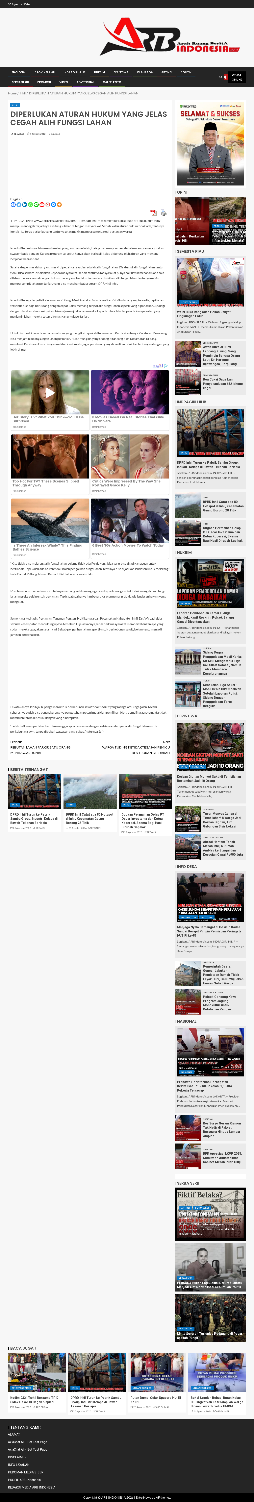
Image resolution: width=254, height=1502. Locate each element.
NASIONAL (19, 72)
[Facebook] (13, 204)
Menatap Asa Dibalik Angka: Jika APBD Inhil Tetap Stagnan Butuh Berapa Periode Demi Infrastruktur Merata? (209, 236)
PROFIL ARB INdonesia (24, 1480)
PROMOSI (44, 82)
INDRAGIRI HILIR (75, 72)
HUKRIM (99, 72)
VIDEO (63, 82)
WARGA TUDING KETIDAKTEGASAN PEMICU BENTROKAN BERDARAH (136, 747)
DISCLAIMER (17, 1457)
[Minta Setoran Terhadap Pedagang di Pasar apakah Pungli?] (210, 1318)
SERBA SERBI (20, 82)
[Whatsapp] (30, 204)
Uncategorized (21, 1388)
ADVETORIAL (85, 82)
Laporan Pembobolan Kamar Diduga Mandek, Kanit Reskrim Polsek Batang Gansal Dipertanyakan (205, 617)
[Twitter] (18, 204)
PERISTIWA (121, 72)
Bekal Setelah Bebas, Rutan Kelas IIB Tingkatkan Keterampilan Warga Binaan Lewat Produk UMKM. (217, 1402)
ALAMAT (14, 1434)
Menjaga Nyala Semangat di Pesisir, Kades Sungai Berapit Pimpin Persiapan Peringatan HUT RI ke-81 (210, 931)
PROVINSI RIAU (45, 72)
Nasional (186, 1072)
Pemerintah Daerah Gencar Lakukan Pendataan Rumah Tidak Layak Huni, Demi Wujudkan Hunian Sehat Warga (223, 975)
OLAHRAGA (145, 72)
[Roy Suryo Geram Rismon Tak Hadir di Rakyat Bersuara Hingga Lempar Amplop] (188, 1128)
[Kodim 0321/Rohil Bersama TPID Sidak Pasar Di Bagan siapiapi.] (37, 1372)
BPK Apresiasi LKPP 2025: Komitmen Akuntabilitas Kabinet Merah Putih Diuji (222, 1158)
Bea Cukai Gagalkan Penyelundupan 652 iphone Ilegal (223, 384)
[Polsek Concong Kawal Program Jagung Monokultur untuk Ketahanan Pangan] (188, 1002)
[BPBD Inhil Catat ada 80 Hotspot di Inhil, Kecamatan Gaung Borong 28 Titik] (90, 791)
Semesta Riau (189, 302)
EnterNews (143, 1497)
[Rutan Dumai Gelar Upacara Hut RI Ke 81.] (157, 1372)
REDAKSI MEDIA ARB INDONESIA (31, 1487)
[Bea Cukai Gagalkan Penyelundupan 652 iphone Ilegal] (188, 382)
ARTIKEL (166, 72)
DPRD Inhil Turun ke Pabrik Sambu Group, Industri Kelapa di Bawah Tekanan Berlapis (34, 819)
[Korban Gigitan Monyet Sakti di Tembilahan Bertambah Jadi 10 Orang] (210, 747)
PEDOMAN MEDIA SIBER (25, 1472)
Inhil (15, 105)
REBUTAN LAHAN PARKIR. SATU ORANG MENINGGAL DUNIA (40, 747)
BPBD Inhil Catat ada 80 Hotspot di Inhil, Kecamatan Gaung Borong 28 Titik (89, 819)
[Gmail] (47, 204)
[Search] (221, 77)
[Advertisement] (90, 168)
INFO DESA (207, 917)
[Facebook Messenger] (53, 204)
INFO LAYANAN (18, 1465)
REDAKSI (18, 133)
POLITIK (186, 72)
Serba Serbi (202, 1208)
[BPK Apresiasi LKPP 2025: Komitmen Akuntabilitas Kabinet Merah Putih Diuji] (188, 1156)
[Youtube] (41, 204)
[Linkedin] (24, 204)
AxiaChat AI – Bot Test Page (27, 1442)
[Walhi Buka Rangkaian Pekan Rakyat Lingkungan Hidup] (210, 282)
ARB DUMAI (42, 1407)
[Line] (36, 204)
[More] (59, 204)
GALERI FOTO (112, 82)
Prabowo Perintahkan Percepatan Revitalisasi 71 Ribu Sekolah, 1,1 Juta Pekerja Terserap (204, 1086)
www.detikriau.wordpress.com (55, 220)
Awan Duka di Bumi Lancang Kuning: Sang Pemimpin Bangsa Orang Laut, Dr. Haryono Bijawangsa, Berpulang (221, 355)
